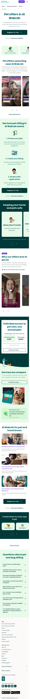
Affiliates (4, 660)
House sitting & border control (9, 637)
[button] (11, 290)
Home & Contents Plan (7, 634)
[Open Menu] (27, 1)
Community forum (6, 649)
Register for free (13, 32)
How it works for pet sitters (8, 626)
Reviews (4, 639)
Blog (3, 656)
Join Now (21, 1)
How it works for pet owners (8, 623)
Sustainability (5, 651)
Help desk (4, 632)
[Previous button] (3, 311)
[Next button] (16, 110)
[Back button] (12, 110)
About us (4, 647)
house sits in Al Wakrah (17, 38)
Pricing (3, 628)
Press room (4, 658)
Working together (6, 662)
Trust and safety (6, 630)
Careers (4, 654)
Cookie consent (5, 641)
